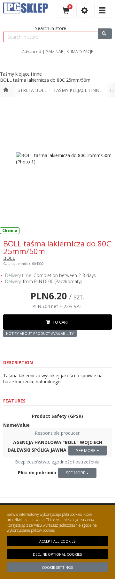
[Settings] (84, 10)
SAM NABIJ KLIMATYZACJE (69, 51)
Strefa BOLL (32, 90)
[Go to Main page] (5, 90)
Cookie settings (57, 567)
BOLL (9, 258)
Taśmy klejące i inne (77, 90)
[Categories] (102, 10)
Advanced (31, 51)
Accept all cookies (57, 541)
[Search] (105, 33)
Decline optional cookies (57, 554)
